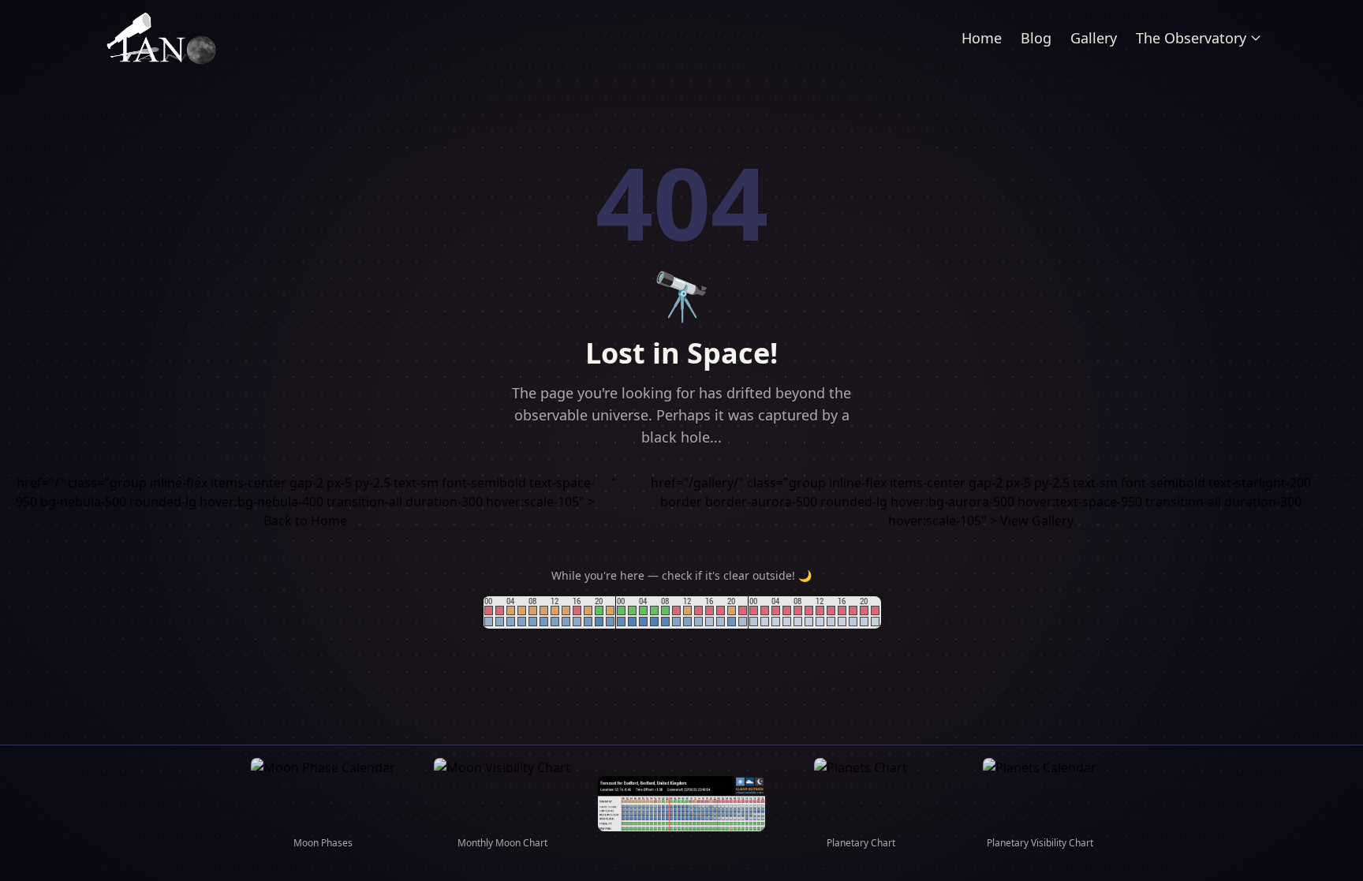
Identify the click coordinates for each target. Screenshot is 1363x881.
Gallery (1093, 37)
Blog (1036, 37)
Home (982, 37)
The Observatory (1191, 37)
